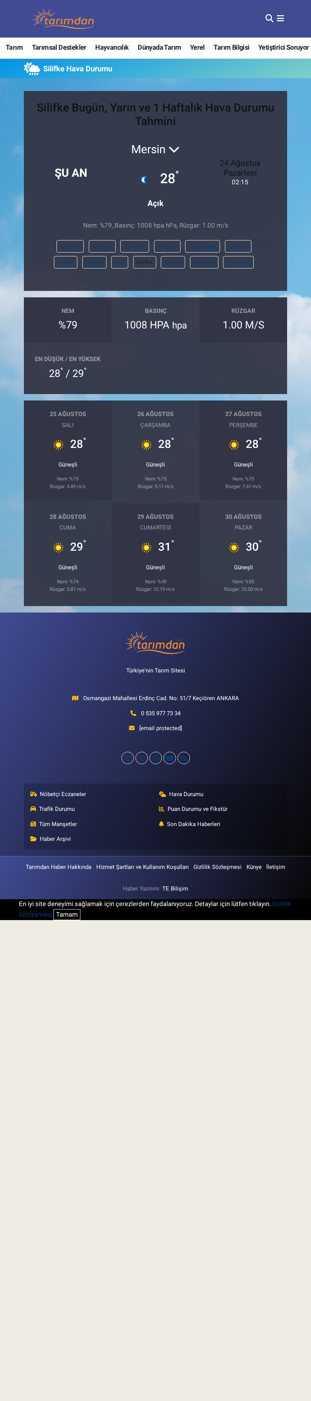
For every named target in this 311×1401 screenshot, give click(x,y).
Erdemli (238, 246)
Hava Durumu (186, 794)
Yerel (197, 47)
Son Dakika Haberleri (193, 824)
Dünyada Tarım (159, 47)
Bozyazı (167, 246)
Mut (120, 262)
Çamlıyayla (203, 246)
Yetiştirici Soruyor (283, 47)
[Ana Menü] (280, 18)
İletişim (275, 867)
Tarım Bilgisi (231, 47)
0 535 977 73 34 (161, 713)
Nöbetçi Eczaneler (63, 794)
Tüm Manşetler (58, 824)
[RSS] (183, 758)
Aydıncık (135, 246)
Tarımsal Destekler (59, 47)
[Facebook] (127, 758)
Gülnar (66, 262)
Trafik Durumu (57, 809)
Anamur (102, 246)
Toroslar (204, 262)
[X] (141, 758)
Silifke (144, 262)
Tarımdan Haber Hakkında (58, 867)
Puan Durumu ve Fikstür (198, 809)
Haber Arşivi (55, 839)
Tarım (14, 47)
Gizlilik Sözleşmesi (217, 867)
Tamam (67, 914)
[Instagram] (155, 758)
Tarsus (173, 262)
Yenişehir (238, 262)
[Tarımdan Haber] (64, 19)
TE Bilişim (175, 888)
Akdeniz (70, 246)
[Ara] (269, 18)
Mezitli (94, 262)
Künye (254, 867)
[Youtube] (169, 758)
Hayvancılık (112, 47)
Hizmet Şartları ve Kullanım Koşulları (142, 867)
